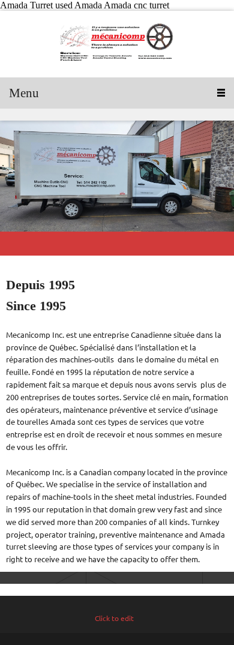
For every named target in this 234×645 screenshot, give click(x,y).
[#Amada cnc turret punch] (117, 44)
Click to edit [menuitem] (114, 618)
